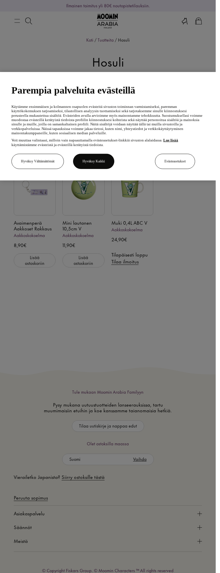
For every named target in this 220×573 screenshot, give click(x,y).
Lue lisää (170, 140)
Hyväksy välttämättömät (37, 161)
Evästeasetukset (175, 161)
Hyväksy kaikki (93, 161)
